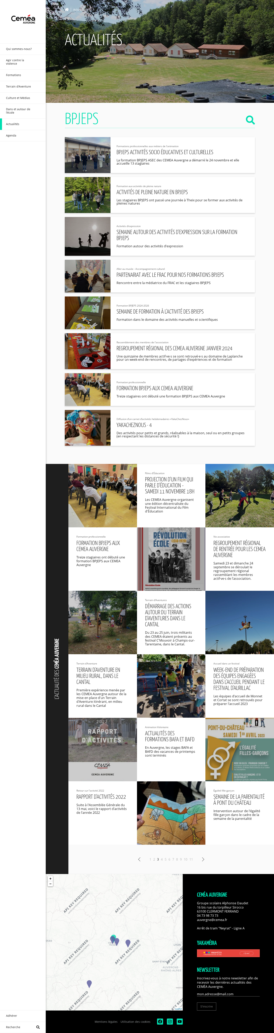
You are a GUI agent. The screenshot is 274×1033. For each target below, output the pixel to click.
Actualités (79, 9)
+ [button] (50, 878)
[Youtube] (179, 1023)
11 (191, 859)
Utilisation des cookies (135, 1022)
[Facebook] (159, 1023)
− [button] (50, 884)
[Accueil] (68, 10)
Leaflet (178, 1008)
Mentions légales (106, 1022)
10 (185, 859)
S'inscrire (206, 1006)
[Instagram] (169, 1023)
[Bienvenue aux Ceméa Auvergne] (23, 21)
